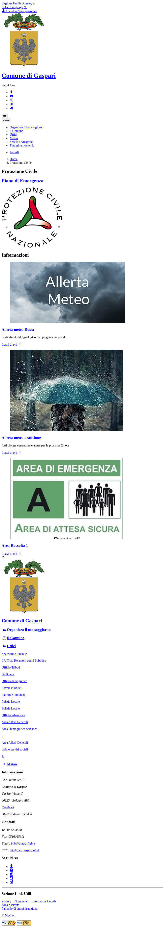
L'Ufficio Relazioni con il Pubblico (24, 660)
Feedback (8, 807)
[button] (26, 127)
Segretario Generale (14, 653)
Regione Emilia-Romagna (18, 3)
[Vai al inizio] (3, 557)
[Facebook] (11, 92)
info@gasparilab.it (23, 843)
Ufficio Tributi (11, 667)
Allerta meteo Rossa (18, 329)
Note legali (21, 901)
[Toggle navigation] (4, 116)
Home (14, 159)
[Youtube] (11, 96)
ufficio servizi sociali (15, 749)
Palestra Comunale (13, 694)
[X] (11, 100)
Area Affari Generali (15, 722)
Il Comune (15, 638)
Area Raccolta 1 (15, 545)
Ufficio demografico (14, 681)
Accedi (14, 152)
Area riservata (10, 905)
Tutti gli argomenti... (22, 145)
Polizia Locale (11, 701)
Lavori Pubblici (11, 688)
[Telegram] (11, 108)
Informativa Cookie (44, 901)
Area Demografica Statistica (19, 729)
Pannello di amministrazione (19, 908)
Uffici (11, 646)
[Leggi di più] (32, 246)
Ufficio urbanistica (13, 715)
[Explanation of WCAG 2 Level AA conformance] (24, 924)
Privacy (6, 901)
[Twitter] (11, 874)
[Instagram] (11, 104)
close (6, 120)
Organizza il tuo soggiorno (29, 630)
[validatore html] (9, 924)
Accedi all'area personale (21, 11)
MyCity (10, 915)
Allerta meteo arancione (21, 437)
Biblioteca (8, 674)
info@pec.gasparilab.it (24, 850)
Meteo (12, 764)
